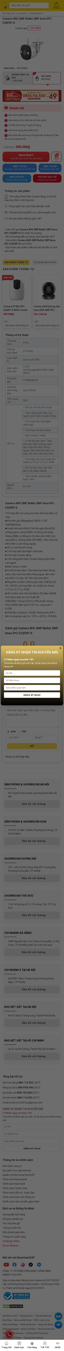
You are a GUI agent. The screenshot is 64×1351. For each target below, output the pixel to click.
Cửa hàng (32, 1347)
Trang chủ (6, 1347)
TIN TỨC (44, 1347)
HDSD (57, 1347)
